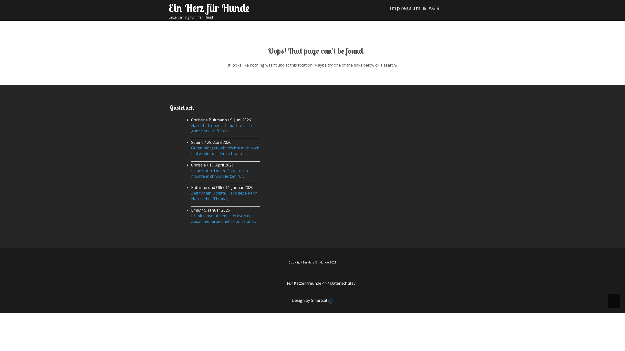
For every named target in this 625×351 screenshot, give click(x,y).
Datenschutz (341, 283)
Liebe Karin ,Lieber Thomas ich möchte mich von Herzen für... (219, 173)
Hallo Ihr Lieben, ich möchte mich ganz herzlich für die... (221, 128)
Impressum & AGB (415, 8)
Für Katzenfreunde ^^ (307, 283)
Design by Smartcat (310, 300)
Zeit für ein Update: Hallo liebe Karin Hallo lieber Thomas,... (224, 195)
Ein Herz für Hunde (209, 8)
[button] (448, 9)
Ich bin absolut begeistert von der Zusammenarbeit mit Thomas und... (223, 218)
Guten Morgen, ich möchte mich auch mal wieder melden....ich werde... (225, 150)
